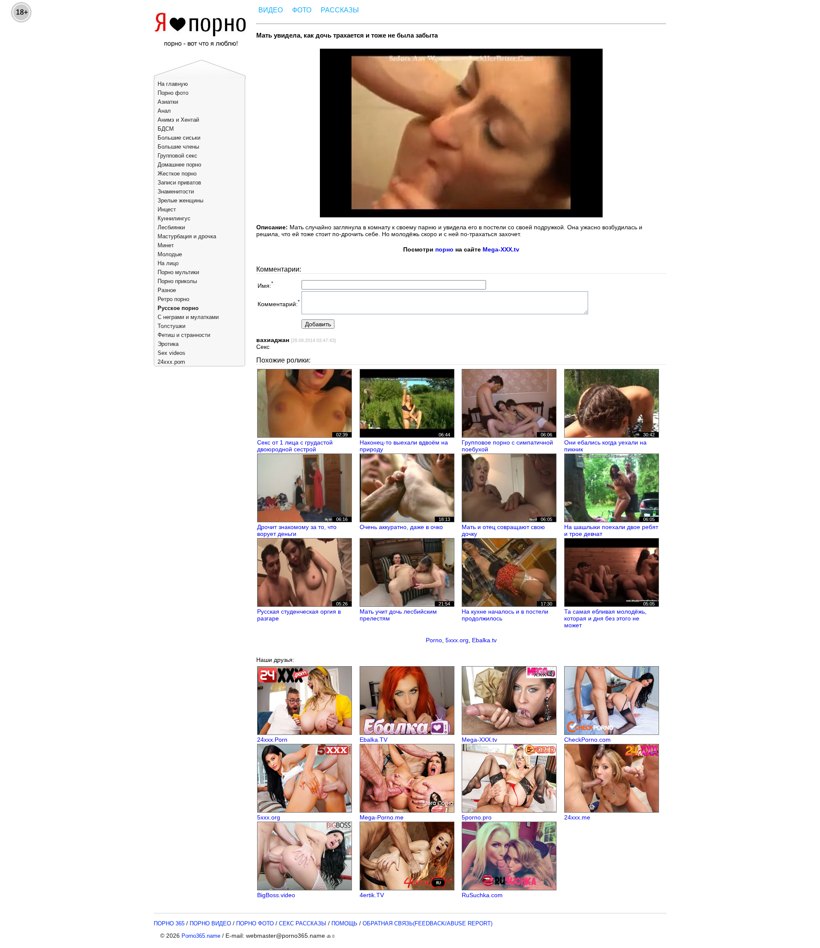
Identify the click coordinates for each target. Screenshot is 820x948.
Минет (166, 245)
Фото (301, 10)
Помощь (344, 923)
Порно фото (173, 93)
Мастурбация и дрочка (187, 236)
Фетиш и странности (184, 335)
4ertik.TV (372, 895)
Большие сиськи (179, 138)
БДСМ (166, 129)
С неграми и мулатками (188, 317)
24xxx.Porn (272, 739)
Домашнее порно (179, 164)
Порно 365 (169, 923)
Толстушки (171, 326)
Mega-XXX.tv (501, 249)
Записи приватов (179, 182)
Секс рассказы (302, 923)
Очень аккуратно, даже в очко (401, 527)
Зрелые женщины (180, 200)
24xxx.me (577, 817)
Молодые (170, 254)
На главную (173, 84)
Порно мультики (178, 272)
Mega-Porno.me (382, 817)
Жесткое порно (177, 173)
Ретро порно (173, 299)
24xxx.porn (171, 362)
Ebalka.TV (373, 739)
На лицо (168, 263)
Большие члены (178, 146)
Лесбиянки (171, 227)
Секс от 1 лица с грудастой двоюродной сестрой (295, 446)
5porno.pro (477, 817)
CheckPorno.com (587, 739)
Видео (270, 10)
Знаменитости (176, 191)
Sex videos (171, 353)
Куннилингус (174, 218)
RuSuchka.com (482, 895)
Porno (434, 640)
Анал (164, 111)
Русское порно (178, 308)
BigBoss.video (276, 895)
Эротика (168, 344)
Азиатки (168, 102)
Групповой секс (177, 155)
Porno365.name (201, 936)
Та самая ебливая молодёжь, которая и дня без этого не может (605, 618)
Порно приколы (177, 281)
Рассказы (340, 10)
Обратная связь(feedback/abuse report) (427, 923)
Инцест (167, 209)
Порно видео (210, 923)
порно (444, 249)
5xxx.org (457, 640)
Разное (167, 290)
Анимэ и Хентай (178, 120)
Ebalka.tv (484, 640)
